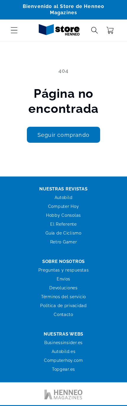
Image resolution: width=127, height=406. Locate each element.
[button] (14, 30)
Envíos (63, 279)
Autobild (64, 197)
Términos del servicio (63, 296)
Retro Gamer (63, 242)
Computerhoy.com (63, 360)
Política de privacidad (63, 305)
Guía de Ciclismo (63, 233)
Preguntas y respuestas (63, 270)
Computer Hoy (63, 206)
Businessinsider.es (63, 342)
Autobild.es (64, 351)
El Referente (63, 224)
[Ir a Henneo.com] (63, 395)
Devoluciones (63, 287)
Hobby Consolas (63, 215)
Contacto (63, 314)
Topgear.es (63, 369)
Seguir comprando (63, 135)
